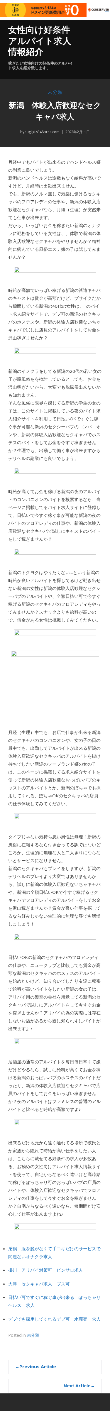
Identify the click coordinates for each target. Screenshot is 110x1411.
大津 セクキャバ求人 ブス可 (39, 1284)
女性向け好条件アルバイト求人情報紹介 (39, 40)
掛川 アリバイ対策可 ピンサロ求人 (45, 1270)
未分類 (55, 92)
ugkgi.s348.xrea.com (42, 131)
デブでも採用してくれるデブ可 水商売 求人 (54, 1319)
